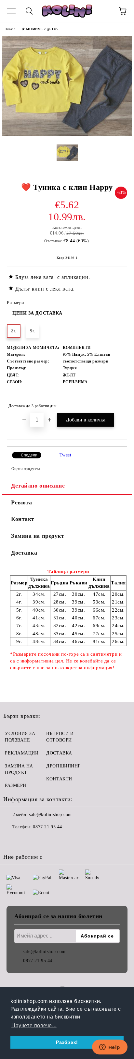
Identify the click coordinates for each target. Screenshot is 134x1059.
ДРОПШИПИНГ (63, 766)
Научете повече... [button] (34, 1025)
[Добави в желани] (118, 403)
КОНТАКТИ (59, 779)
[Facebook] (12, 840)
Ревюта (21, 502)
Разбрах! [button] (67, 1042)
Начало (10, 29)
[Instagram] (26, 840)
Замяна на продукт (37, 536)
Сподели (29, 455)
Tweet (66, 455)
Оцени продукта (25, 468)
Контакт (22, 519)
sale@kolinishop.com (50, 814)
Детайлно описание (38, 485)
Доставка (24, 552)
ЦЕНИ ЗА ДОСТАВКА (37, 313)
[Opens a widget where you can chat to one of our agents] (109, 1048)
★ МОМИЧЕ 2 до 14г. (40, 29)
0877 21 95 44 (47, 826)
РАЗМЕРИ (15, 785)
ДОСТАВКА (59, 753)
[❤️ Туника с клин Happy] (67, 134)
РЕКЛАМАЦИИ (22, 753)
